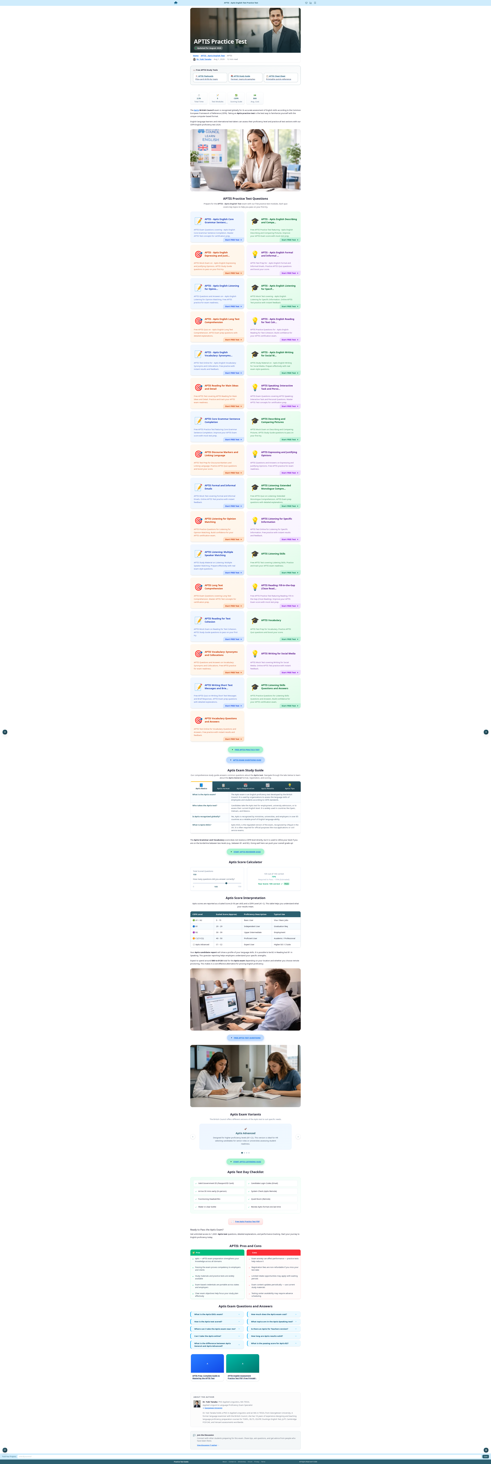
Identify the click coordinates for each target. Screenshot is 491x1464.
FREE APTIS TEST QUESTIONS (247, 1037)
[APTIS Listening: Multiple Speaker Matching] (217, 559)
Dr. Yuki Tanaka (204, 59)
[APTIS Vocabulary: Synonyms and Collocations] (217, 659)
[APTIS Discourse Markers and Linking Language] (217, 459)
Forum (250, 1462)
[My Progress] (311, 3)
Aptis (196, 110)
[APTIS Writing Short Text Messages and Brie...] (217, 692)
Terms (263, 1462)
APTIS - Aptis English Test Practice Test (241, 3)
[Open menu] (315, 3)
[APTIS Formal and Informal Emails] (217, 493)
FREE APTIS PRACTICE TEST (247, 749)
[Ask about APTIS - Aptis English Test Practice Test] (5, 1450)
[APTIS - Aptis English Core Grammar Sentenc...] (217, 226)
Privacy (256, 1462)
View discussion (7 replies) (207, 1445)
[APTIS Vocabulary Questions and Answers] (217, 726)
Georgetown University (213, 1408)
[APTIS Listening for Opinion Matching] (217, 526)
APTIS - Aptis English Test (213, 55)
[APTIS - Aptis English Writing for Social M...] (274, 360)
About (225, 1462)
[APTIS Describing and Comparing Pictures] (274, 426)
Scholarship (242, 1462)
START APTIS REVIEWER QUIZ (247, 851)
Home (196, 55)
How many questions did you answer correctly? (214, 879)
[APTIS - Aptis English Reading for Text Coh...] (274, 326)
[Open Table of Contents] (5, 732)
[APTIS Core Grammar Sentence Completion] (217, 426)
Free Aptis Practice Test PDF (245, 1221)
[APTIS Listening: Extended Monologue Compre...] (274, 493)
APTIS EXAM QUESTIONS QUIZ (247, 760)
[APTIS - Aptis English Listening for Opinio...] (217, 293)
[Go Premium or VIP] (306, 3)
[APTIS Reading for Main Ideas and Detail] (217, 393)
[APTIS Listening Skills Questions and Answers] (274, 692)
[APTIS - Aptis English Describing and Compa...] (274, 226)
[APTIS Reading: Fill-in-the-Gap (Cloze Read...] (274, 593)
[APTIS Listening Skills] (274, 559)
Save (485, 1456)
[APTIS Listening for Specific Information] (274, 526)
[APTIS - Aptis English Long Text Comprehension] (217, 326)
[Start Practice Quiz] (486, 732)
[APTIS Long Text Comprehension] (217, 593)
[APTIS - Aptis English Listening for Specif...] (274, 293)
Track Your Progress (9, 1456)
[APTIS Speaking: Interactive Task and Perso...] (274, 393)
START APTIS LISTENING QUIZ (247, 1161)
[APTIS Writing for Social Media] (274, 659)
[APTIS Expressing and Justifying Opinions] (274, 459)
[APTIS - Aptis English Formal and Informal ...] (274, 260)
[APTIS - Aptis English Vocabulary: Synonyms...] (217, 360)
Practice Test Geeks (181, 1462)
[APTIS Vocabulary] (274, 626)
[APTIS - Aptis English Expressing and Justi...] (217, 260)
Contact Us (232, 1462)
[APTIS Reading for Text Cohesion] (217, 626)
